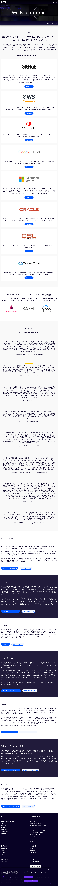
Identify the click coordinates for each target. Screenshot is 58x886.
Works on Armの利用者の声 (29, 332)
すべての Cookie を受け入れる (31, 880)
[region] (26, 876)
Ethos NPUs (4, 827)
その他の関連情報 (7, 538)
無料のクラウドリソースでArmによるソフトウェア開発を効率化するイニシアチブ (29, 38)
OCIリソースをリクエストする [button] (9, 732)
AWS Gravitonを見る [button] (26, 568)
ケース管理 (3, 852)
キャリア (32, 857)
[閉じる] (48, 869)
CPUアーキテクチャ (34, 821)
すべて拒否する (29, 877)
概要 (29, 32)
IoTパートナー (33, 841)
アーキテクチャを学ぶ (35, 819)
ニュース (32, 855)
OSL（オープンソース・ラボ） (12, 746)
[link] (3, 2)
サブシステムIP (4, 831)
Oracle (3, 705)
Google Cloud (6, 625)
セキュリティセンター (6, 855)
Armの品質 (32, 859)
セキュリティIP (4, 829)
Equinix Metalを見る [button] (28, 611)
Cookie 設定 (8, 877)
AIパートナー (33, 837)
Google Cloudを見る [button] (18, 644)
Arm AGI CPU (4, 819)
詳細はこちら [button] (29, 86)
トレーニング (4, 861)
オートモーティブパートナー (36, 839)
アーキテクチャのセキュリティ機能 (38, 825)
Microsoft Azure (7, 658)
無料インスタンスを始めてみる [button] (10, 568)
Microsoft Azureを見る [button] (30, 690)
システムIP (3, 833)
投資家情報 (32, 850)
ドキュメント (4, 848)
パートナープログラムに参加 (36, 832)
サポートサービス (5, 859)
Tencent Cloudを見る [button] (28, 806)
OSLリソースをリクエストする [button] (11, 770)
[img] (29, 66)
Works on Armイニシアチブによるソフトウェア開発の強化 (29, 295)
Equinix (4, 582)
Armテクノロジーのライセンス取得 (9, 838)
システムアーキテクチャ (35, 823)
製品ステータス (4, 857)
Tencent (4, 784)
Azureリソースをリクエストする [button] (11, 690)
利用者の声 (29, 328)
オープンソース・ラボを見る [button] (30, 770)
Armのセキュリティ (34, 861)
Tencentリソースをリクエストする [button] (11, 806)
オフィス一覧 (33, 852)
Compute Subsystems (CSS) (7, 821)
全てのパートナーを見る (35, 835)
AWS (3, 542)
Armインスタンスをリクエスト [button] (11, 611)
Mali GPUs (3, 825)
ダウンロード (4, 850)
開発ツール (3, 836)
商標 (53, 877)
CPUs (2, 823)
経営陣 (31, 848)
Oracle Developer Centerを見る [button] (28, 732)
